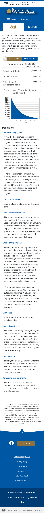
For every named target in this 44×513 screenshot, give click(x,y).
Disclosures (22, 471)
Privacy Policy (22, 461)
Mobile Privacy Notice (22, 457)
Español (24, 19)
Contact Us (26, 443)
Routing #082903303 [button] (22, 481)
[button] (22, 71)
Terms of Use (22, 466)
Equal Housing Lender (26, 497)
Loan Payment (15, 27)
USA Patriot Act (22, 476)
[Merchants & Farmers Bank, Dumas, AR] (22, 11)
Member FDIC (12, 497)
